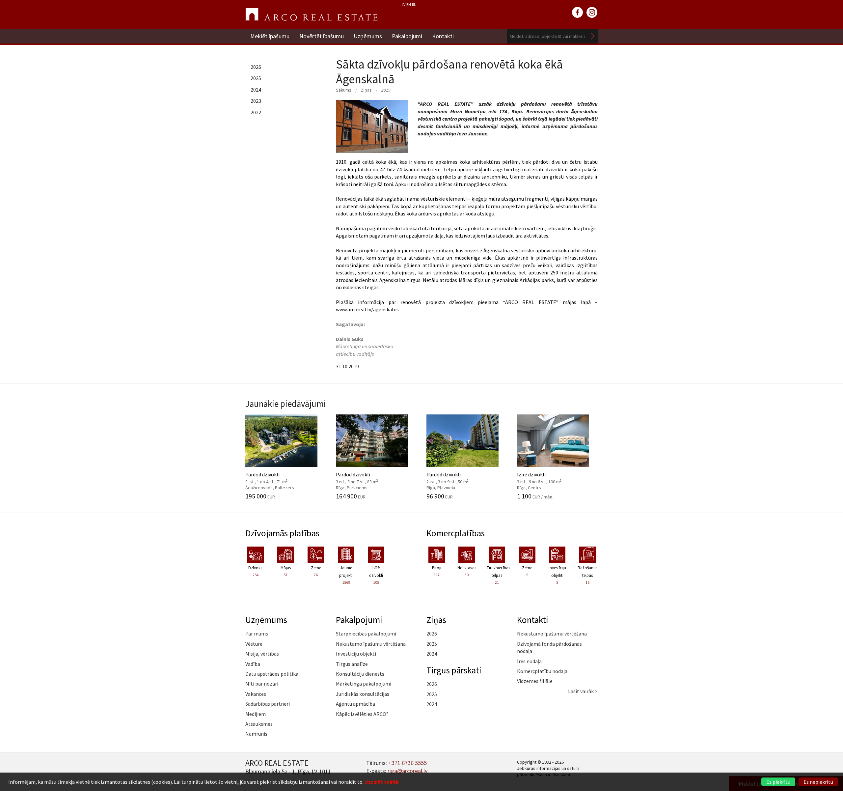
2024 (256, 89)
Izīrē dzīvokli (546, 477)
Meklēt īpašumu (269, 36)
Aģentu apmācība (355, 703)
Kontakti (443, 36)
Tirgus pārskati (453, 670)
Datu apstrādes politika (271, 673)
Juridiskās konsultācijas (362, 694)
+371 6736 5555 (407, 763)
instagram (592, 12)
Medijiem (255, 714)
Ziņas (366, 90)
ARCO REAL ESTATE (311, 14)
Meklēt (593, 36)
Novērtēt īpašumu (321, 36)
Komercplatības (455, 533)
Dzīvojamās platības (282, 533)
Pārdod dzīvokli (274, 477)
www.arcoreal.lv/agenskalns (367, 309)
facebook (577, 12)
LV (403, 4)
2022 (256, 112)
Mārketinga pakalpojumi (363, 683)
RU (414, 4)
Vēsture (253, 643)
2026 (256, 67)
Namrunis (256, 733)
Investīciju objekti (356, 653)
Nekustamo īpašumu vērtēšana (371, 643)
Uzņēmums (368, 36)
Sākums (343, 90)
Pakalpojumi (407, 36)
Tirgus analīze (352, 664)
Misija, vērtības (262, 653)
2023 (256, 101)
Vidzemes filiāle (535, 681)
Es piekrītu (778, 781)
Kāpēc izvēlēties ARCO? (362, 714)
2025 (256, 78)
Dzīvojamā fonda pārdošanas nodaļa (549, 647)
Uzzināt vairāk (382, 781)
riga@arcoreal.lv (407, 771)
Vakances (255, 694)
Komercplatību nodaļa (542, 671)
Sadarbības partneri (267, 703)
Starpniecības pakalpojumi (366, 633)
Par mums (256, 633)
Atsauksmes (259, 723)
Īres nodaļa (529, 661)
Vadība (252, 664)
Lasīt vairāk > (583, 691)
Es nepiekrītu (818, 781)
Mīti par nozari (261, 683)
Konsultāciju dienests (360, 673)
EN (408, 4)
